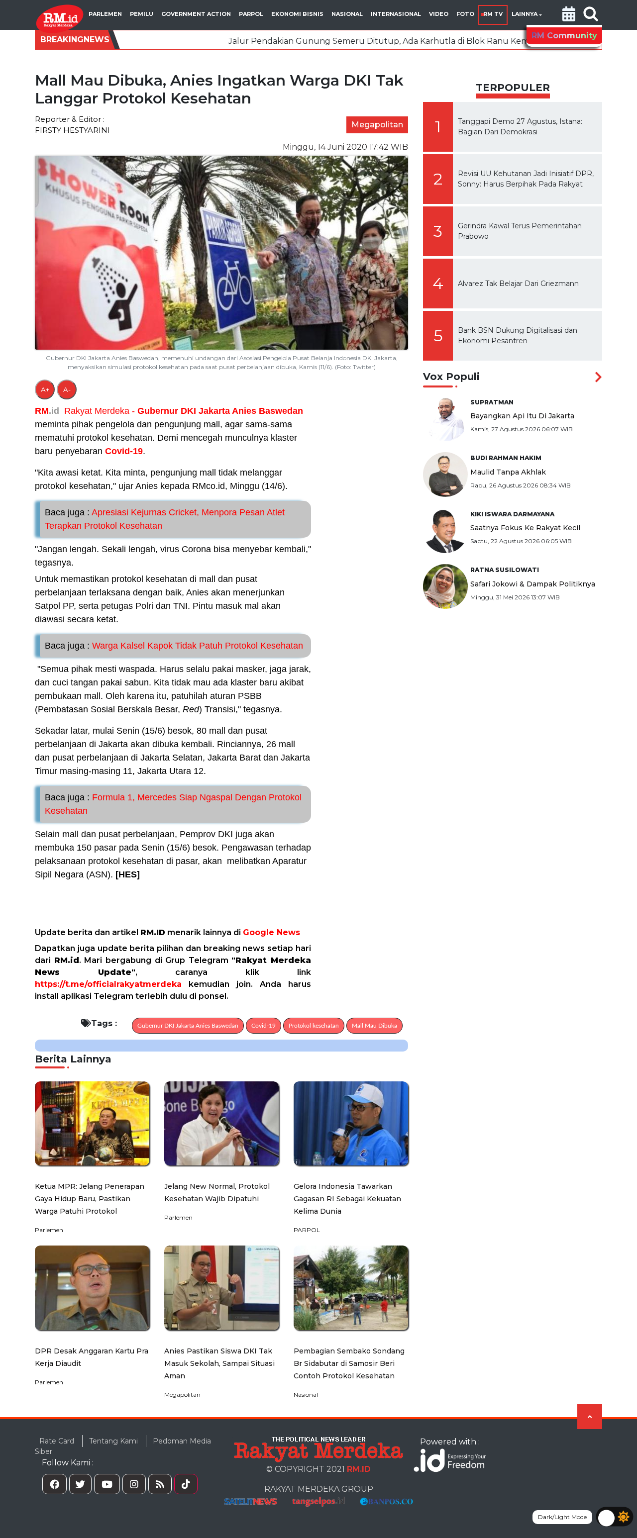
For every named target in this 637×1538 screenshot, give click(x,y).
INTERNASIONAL (396, 13)
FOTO (465, 13)
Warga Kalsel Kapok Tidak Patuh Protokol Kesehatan (174, 646)
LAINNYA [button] (524, 13)
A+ (45, 389)
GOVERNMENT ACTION (196, 13)
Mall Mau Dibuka (374, 1026)
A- (67, 389)
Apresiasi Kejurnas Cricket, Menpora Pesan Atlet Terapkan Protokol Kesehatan (165, 519)
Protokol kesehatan (314, 1026)
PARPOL (251, 13)
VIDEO (438, 13)
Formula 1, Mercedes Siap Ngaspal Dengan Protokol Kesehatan (173, 804)
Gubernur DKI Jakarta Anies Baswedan (220, 411)
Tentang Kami (113, 1441)
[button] (568, 14)
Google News (271, 932)
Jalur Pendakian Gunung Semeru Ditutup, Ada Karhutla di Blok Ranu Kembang (316, 41)
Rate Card (56, 1441)
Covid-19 (124, 451)
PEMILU (141, 13)
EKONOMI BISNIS (297, 13)
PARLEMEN (105, 13)
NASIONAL (347, 13)
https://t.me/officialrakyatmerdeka (108, 984)
